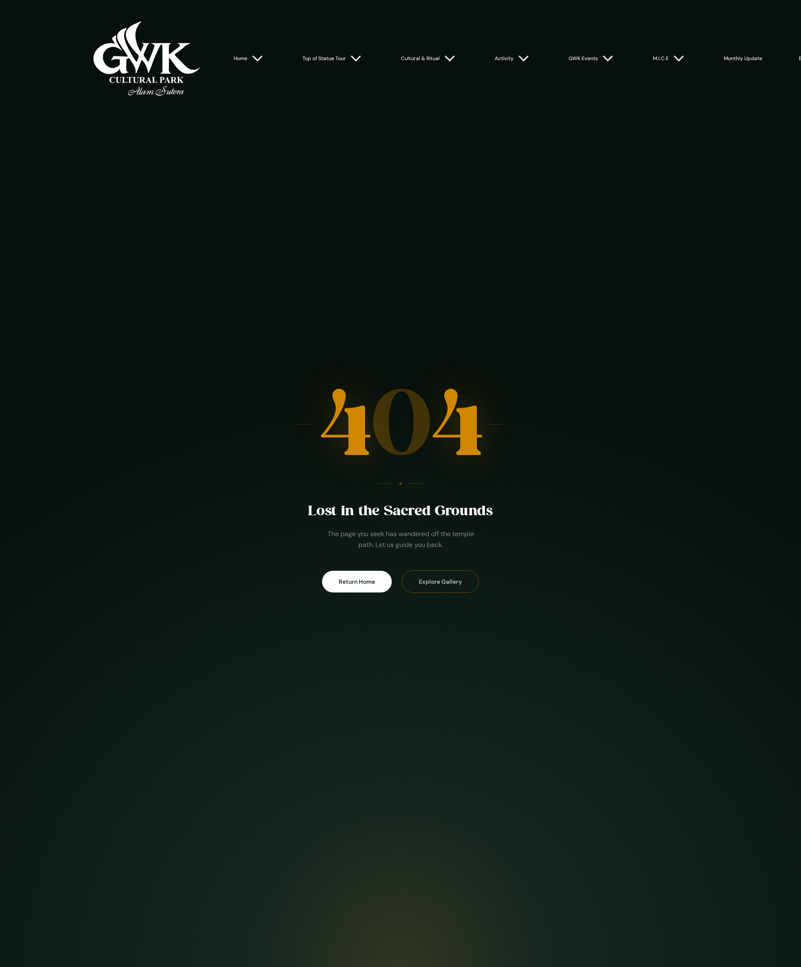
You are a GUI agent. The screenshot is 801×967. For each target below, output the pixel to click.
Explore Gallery (440, 581)
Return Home (357, 581)
